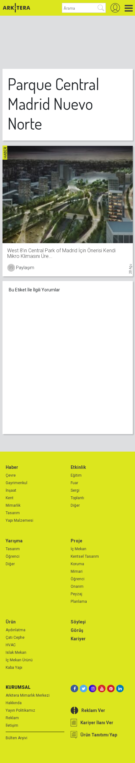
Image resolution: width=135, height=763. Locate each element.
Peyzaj (76, 594)
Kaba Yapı (14, 667)
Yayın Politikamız (20, 710)
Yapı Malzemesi (19, 520)
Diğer (75, 505)
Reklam (12, 718)
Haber (12, 467)
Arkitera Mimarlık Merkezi (28, 695)
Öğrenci (12, 556)
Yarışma (14, 540)
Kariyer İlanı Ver (96, 722)
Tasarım (13, 513)
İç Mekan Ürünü (19, 660)
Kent (10, 498)
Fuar (74, 483)
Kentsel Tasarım (85, 556)
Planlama (79, 601)
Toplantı (77, 498)
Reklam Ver (93, 710)
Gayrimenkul (16, 483)
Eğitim (76, 475)
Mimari (77, 571)
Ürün (11, 621)
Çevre (11, 475)
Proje (76, 540)
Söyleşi (78, 621)
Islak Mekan (16, 652)
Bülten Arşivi (16, 738)
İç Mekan (78, 549)
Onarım (77, 586)
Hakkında (14, 703)
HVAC (11, 645)
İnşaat (11, 490)
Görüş (77, 630)
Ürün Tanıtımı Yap (98, 734)
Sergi (75, 490)
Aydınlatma (15, 630)
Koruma (77, 564)
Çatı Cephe (15, 637)
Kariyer (78, 638)
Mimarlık (13, 505)
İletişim (12, 725)
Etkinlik (78, 467)
